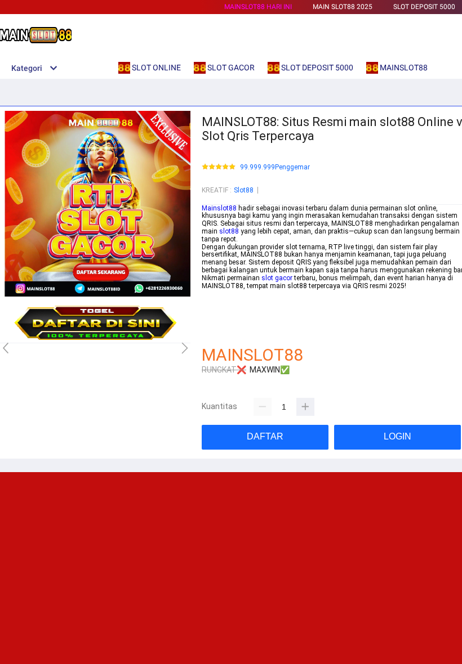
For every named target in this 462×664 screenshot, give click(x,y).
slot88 (229, 231)
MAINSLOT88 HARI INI (258, 7)
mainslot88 (219, 293)
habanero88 (220, 301)
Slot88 (244, 190)
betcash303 (220, 309)
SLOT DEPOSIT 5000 (424, 7)
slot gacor (276, 278)
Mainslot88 (219, 208)
